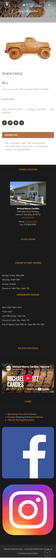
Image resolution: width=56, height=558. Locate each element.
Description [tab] (11, 135)
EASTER (41, 109)
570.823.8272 (31, 222)
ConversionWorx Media (27, 553)
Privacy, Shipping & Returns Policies (25, 417)
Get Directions (28, 217)
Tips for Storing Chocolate (20, 420)
